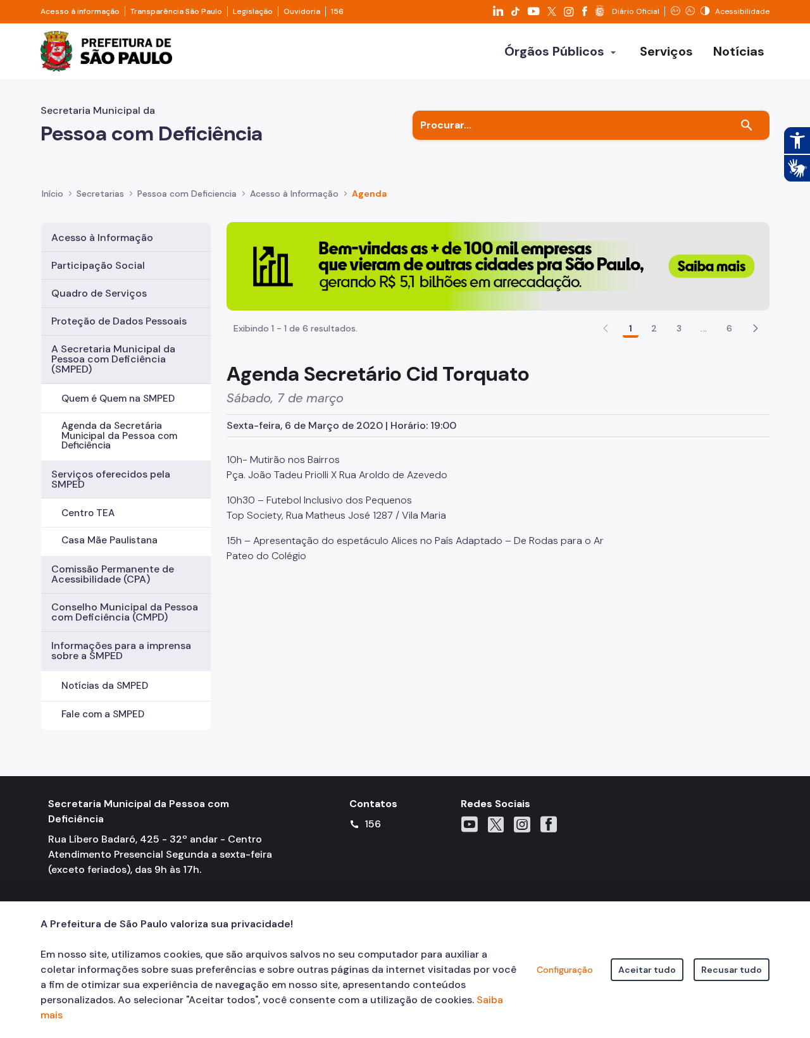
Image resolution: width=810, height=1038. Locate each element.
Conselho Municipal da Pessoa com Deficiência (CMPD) (124, 612)
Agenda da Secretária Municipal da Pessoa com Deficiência (119, 435)
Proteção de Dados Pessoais (119, 321)
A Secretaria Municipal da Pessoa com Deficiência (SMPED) (113, 359)
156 (337, 11)
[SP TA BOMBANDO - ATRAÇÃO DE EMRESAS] (498, 265)
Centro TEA (88, 513)
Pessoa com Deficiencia (187, 193)
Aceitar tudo (647, 969)
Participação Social (98, 265)
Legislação (253, 11)
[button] (755, 328)
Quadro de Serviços (99, 293)
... (704, 328)
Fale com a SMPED (102, 714)
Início (52, 193)
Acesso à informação (80, 11)
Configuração (565, 969)
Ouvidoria (302, 11)
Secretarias (100, 193)
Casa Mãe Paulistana (109, 540)
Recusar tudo (731, 969)
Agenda (369, 193)
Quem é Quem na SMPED (118, 398)
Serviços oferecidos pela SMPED (110, 479)
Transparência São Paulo (176, 11)
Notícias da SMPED (104, 685)
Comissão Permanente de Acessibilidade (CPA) (112, 574)
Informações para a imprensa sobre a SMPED (121, 650)
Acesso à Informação (294, 193)
